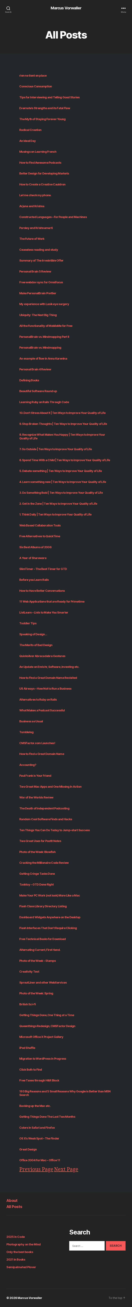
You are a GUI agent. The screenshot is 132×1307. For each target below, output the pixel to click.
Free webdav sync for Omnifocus (41, 282)
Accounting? (27, 765)
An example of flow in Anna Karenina (43, 358)
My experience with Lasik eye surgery (44, 304)
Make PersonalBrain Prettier (37, 293)
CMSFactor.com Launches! (37, 743)
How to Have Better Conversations (42, 590)
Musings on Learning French (38, 151)
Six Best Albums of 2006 (35, 547)
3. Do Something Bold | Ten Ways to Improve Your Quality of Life (61, 492)
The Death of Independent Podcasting (44, 808)
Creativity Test (29, 971)
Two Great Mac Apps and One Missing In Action (50, 786)
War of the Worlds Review (36, 797)
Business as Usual (31, 721)
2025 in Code (15, 1236)
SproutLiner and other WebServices (43, 982)
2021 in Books (15, 1259)
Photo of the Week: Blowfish (37, 852)
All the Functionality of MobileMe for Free (45, 325)
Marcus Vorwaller (66, 8)
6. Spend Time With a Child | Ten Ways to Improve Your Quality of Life (64, 460)
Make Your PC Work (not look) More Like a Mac (49, 895)
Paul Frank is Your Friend (35, 775)
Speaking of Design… (33, 634)
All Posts (14, 1206)
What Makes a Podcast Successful (42, 710)
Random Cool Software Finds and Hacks (45, 819)
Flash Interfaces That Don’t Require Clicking (48, 928)
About (12, 1200)
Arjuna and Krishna (31, 206)
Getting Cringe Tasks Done (37, 873)
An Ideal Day (27, 141)
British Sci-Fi (27, 1004)
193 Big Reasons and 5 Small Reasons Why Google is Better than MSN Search (64, 1093)
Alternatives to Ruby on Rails (38, 699)
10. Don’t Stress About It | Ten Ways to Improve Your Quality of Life (62, 413)
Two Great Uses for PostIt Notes (40, 841)
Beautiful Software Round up (38, 391)
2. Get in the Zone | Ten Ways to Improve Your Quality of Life (58, 503)
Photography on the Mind (23, 1244)
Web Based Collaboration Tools (40, 525)
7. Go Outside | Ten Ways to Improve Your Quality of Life (55, 449)
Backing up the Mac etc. (35, 1106)
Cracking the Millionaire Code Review (44, 862)
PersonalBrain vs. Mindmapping (40, 347)
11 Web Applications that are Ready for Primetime (51, 601)
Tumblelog (26, 732)
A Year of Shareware (32, 558)
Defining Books (29, 380)
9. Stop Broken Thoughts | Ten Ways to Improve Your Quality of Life (63, 424)
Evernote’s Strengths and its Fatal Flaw (44, 108)
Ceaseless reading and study (38, 249)
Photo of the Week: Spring (36, 993)
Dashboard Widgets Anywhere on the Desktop (49, 917)
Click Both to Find (30, 1069)
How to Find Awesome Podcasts (40, 162)
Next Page (66, 1169)
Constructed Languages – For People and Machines (53, 217)
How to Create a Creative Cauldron (42, 184)
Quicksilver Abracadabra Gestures (42, 656)
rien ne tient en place (33, 75)
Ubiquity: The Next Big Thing (38, 315)
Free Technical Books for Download (42, 939)
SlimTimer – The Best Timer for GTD (43, 569)
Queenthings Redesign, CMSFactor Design (47, 1026)
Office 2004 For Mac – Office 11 (39, 1160)
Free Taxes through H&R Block (39, 1080)
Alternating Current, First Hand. (39, 949)
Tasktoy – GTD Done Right (36, 884)
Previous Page (36, 1169)
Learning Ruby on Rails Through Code (44, 402)
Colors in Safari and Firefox (37, 1127)
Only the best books (19, 1252)
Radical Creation (30, 130)
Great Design (28, 1149)
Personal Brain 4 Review (35, 369)
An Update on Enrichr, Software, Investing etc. (49, 666)
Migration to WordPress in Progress (42, 1058)
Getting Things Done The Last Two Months (47, 1116)
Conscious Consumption (35, 86)
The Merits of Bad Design (35, 645)
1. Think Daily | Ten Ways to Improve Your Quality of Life (55, 514)
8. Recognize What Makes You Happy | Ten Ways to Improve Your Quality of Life (62, 436)
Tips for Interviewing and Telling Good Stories (49, 97)
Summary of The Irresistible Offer (41, 260)
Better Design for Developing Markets (44, 173)
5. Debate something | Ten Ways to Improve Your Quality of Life (60, 471)
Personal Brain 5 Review (35, 271)
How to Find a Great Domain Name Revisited (48, 677)
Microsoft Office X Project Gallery (41, 1037)
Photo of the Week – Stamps (37, 960)
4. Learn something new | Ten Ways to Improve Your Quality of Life (62, 482)
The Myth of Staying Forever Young (42, 119)
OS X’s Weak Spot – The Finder (39, 1138)
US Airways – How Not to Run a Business (45, 688)
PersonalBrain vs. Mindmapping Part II (44, 336)
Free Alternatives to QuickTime (39, 536)
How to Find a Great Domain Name (41, 754)
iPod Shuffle (27, 1048)
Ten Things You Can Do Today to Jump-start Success (54, 830)
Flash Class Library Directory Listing (43, 906)
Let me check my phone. (35, 195)
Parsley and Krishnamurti (36, 228)
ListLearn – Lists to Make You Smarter (43, 612)
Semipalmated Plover (21, 1267)
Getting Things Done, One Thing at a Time (46, 1015)
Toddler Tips (27, 623)
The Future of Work (31, 238)
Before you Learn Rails (34, 579)
